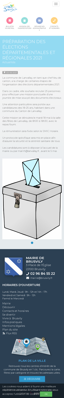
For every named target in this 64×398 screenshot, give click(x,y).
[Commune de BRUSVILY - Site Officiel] (9, 7)
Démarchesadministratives (39, 27)
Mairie (6, 303)
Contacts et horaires (15, 310)
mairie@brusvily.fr (41, 277)
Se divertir (8, 314)
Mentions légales (13, 325)
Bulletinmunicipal (9, 27)
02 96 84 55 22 (42, 274)
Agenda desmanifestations (24, 27)
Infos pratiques (12, 322)
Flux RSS (11, 333)
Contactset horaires (54, 27)
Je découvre (32, 379)
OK (46, 394)
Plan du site (10, 329)
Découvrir (8, 307)
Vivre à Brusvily (12, 318)
